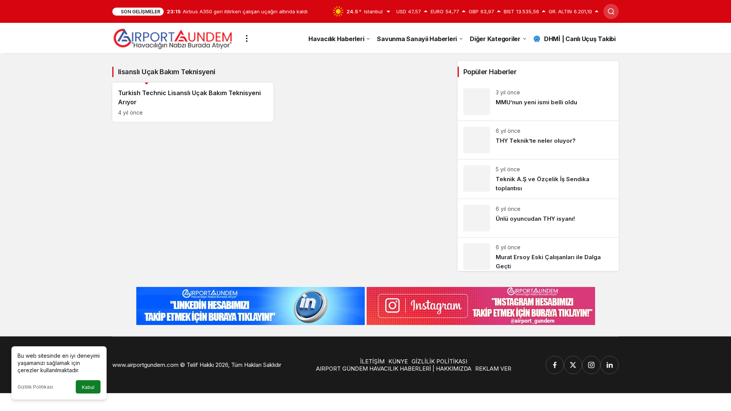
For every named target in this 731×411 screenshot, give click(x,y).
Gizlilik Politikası (35, 387)
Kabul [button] (88, 387)
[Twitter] (573, 365)
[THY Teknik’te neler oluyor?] (538, 140)
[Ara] (611, 11)
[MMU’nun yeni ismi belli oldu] (538, 102)
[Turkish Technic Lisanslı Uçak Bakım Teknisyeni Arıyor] (192, 102)
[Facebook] (555, 365)
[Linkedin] (609, 365)
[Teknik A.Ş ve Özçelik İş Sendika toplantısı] (538, 179)
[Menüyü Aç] (246, 38)
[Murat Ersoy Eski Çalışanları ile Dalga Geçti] (538, 254)
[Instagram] (591, 365)
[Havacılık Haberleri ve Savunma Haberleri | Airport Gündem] (172, 37)
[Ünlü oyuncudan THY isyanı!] (538, 218)
